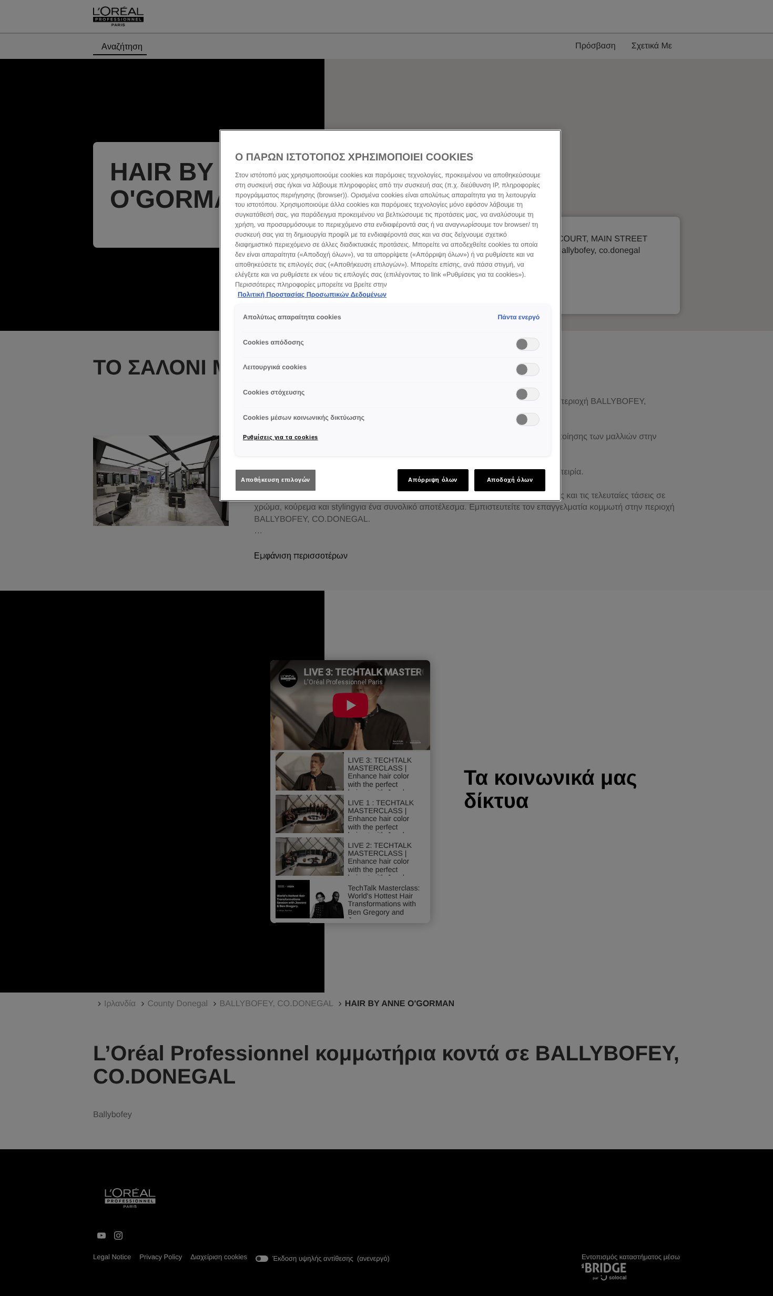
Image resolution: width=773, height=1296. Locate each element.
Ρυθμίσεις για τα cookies (280, 437)
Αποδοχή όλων (510, 480)
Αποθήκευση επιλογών (275, 480)
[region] (390, 315)
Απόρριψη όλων (432, 480)
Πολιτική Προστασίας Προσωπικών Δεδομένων (312, 294)
